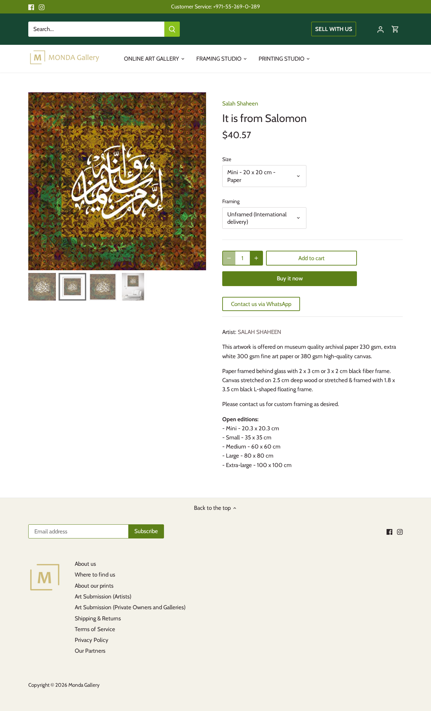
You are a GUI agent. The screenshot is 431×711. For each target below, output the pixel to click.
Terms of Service (95, 629)
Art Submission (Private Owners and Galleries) (130, 607)
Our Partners (90, 650)
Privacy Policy (91, 640)
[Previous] (38, 181)
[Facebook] (31, 7)
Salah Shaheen (240, 103)
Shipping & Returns (98, 618)
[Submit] (172, 29)
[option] (117, 181)
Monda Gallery (84, 685)
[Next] (196, 181)
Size (226, 159)
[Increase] (256, 258)
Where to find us (95, 574)
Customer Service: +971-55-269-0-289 (215, 6)
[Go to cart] (395, 29)
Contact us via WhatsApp (261, 304)
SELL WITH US (333, 29)
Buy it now (290, 278)
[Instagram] (41, 7)
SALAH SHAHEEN (259, 332)
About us (85, 563)
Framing (231, 201)
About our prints (94, 585)
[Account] (380, 29)
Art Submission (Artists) (103, 596)
